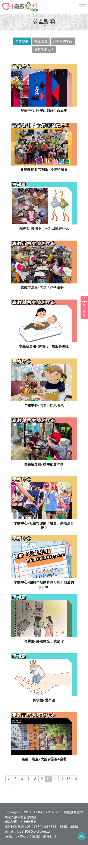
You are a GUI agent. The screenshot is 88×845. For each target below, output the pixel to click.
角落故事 (22, 41)
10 (48, 778)
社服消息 (40, 41)
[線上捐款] (84, 307)
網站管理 (49, 836)
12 (62, 778)
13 (68, 778)
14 (75, 778)
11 (55, 778)
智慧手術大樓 (44, 49)
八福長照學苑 (62, 41)
